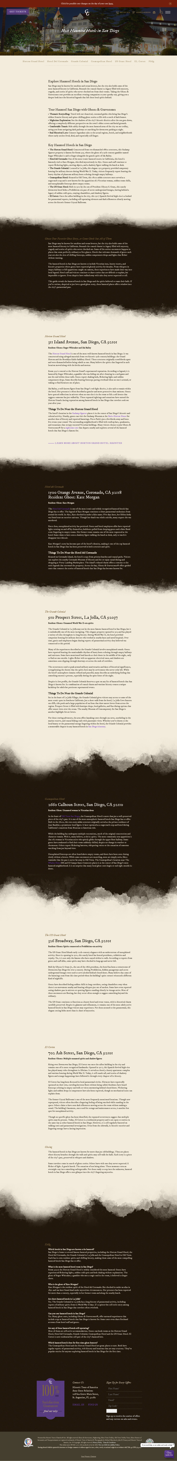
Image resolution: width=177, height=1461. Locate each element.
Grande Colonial (79, 61)
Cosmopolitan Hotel (101, 61)
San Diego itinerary (96, 726)
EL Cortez (140, 61)
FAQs (151, 61)
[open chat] (169, 1455)
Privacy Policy (97, 1443)
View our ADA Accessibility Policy (108, 1445)
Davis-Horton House (117, 416)
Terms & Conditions (109, 1443)
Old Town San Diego (70, 816)
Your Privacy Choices (88, 1456)
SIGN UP (111, 1410)
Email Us (78, 1404)
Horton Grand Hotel (33, 61)
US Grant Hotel (123, 61)
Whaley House (54, 863)
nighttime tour (71, 428)
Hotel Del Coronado (57, 61)
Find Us (93, 1404)
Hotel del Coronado (61, 509)
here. (111, 3)
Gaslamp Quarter (79, 413)
